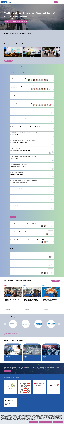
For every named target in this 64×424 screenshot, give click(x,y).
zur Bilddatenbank (8, 60)
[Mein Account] (62, 2)
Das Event (21, 2)
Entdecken (26, 2)
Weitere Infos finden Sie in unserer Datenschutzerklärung (26, 419)
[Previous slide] (5, 324)
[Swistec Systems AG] (38, 324)
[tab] (30, 56)
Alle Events (12, 217)
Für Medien (48, 2)
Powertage (16, 2)
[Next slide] (58, 52)
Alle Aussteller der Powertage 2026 (11, 333)
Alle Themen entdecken (54, 340)
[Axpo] (51, 324)
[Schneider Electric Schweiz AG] (13, 324)
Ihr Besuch (42, 2)
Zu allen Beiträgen (55, 280)
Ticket (56, 2)
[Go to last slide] (6, 52)
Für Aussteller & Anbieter (34, 2)
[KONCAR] (26, 324)
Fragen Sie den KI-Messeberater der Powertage (15, 21)
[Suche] (59, 2)
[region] (32, 418)
